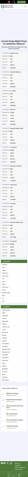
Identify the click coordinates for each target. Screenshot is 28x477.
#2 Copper (13, 203)
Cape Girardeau (6, 310)
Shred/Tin (12, 109)
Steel (3, 295)
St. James (4, 371)
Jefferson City (6, 327)
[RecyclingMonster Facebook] (4, 463)
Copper (4, 270)
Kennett (4, 335)
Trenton (8, 401)
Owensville (5, 355)
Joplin (3, 329)
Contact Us (18, 465)
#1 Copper (13, 90)
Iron (3, 278)
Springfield (5, 369)
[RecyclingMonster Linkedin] (10, 463)
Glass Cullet (5, 276)
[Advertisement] (14, 24)
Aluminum (4, 264)
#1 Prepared (13, 147)
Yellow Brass (13, 184)
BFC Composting (11, 414)
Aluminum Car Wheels (16, 166)
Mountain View (6, 352)
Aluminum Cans (14, 53)
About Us (17, 463)
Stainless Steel (6, 292)
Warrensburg (5, 380)
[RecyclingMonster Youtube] (2, 463)
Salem (3, 363)
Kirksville (4, 338)
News (19, 475)
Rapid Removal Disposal (14, 400)
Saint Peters (5, 360)
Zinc (3, 301)
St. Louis (8, 428)
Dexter (3, 313)
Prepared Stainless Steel (16, 128)
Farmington (5, 315)
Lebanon (4, 341)
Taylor (3, 374)
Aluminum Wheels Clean (16, 222)
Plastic (4, 290)
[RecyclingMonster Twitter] (7, 463)
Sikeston (4, 366)
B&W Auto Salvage (12, 393)
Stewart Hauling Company (14, 420)
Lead (3, 281)
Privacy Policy (18, 469)
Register (22, 2)
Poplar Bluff (5, 357)
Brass (3, 267)
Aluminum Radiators (15, 72)
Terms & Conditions (20, 467)
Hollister (4, 324)
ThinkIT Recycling (12, 426)
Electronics (5, 273)
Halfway (4, 318)
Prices (13, 475)
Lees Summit (5, 343)
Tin (3, 298)
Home (8, 475)
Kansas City (5, 332)
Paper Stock (5, 287)
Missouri (14, 395)
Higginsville (5, 321)
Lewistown (5, 346)
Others (4, 284)
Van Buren (4, 377)
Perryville (8, 415)
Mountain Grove (6, 349)
